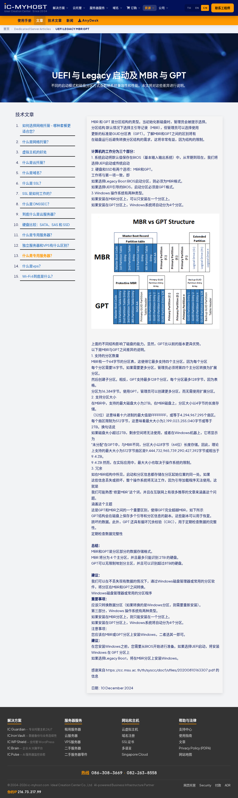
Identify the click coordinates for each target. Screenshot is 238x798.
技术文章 (55, 20)
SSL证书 (128, 742)
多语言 (127, 748)
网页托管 (190, 785)
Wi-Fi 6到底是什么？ (38, 276)
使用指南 (185, 735)
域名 (116, 8)
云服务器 (71, 735)
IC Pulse (26, 754)
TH (189, 7)
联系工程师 (222, 8)
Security (205, 785)
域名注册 (128, 735)
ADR (228, 785)
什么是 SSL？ (32, 183)
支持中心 (185, 729)
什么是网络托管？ (36, 141)
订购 (134, 8)
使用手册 (25, 20)
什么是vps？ (32, 266)
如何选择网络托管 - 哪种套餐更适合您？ (46, 128)
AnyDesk (90, 20)
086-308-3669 (106, 772)
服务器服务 (97, 8)
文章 (39, 20)
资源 (148, 8)
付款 (218, 785)
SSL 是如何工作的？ (37, 193)
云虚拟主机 (130, 729)
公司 (162, 8)
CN (205, 7)
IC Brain (25, 748)
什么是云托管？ (34, 162)
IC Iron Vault (32, 735)
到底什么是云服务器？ (39, 214)
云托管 (77, 8)
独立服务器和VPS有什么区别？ (46, 245)
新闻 (69, 20)
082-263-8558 (142, 772)
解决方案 (59, 8)
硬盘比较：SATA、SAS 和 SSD (46, 224)
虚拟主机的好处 (34, 152)
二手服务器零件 (76, 754)
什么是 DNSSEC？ (36, 204)
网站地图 (185, 754)
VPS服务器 (73, 742)
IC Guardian (29, 729)
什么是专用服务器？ (38, 234)
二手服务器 (73, 748)
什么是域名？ (32, 172)
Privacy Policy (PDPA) (195, 748)
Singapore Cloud (135, 754)
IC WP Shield (30, 742)
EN (197, 7)
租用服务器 (73, 729)
